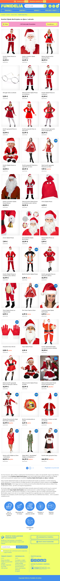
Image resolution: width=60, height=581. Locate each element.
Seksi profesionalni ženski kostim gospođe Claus (49, 383)
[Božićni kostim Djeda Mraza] (30, 259)
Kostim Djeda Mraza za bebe (9, 165)
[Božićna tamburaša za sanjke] (30, 404)
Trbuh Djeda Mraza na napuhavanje (9, 311)
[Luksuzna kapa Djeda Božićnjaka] (49, 295)
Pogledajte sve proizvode (52, 468)
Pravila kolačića (19, 566)
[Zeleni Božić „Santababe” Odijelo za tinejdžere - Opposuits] (30, 440)
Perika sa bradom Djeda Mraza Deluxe (9, 202)
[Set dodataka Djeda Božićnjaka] (30, 223)
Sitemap (17, 569)
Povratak (3, 566)
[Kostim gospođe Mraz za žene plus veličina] (49, 259)
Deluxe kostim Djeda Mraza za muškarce (30, 93)
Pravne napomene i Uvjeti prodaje (20, 562)
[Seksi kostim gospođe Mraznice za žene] (49, 150)
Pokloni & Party (51, 10)
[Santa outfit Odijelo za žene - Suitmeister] (10, 440)
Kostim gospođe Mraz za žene (10, 129)
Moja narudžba (5, 560)
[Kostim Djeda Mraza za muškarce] (49, 77)
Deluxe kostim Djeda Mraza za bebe (30, 383)
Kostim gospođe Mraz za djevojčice (29, 129)
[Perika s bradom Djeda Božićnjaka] (30, 41)
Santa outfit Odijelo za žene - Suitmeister (10, 456)
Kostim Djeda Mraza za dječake (9, 57)
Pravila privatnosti (20, 565)
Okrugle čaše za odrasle (9, 92)
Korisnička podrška (45, 537)
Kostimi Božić (14, 14)
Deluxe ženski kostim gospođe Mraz (47, 57)
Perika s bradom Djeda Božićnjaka (28, 57)
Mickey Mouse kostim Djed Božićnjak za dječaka (10, 419)
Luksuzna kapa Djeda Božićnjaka (48, 311)
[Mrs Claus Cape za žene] (30, 295)
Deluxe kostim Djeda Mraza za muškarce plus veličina (30, 202)
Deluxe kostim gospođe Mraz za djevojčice (48, 129)
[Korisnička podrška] (53, 6)
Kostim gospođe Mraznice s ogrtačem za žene (30, 165)
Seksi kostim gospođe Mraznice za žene (48, 165)
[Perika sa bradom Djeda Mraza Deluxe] (10, 186)
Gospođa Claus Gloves (9, 346)
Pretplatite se (22, 547)
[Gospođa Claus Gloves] (10, 331)
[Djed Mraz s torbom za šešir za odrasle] (49, 404)
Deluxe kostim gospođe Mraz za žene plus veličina (10, 383)
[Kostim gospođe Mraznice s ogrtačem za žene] (30, 150)
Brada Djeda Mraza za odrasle (48, 238)
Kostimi (22, 10)
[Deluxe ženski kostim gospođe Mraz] (49, 41)
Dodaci (36, 10)
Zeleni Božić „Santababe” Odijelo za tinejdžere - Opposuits (29, 456)
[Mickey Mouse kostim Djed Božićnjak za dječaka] (10, 404)
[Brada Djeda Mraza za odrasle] (49, 223)
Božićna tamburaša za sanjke (28, 419)
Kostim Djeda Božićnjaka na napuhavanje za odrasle (49, 347)
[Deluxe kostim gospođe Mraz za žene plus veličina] (10, 368)
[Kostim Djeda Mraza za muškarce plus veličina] (10, 259)
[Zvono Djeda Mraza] (10, 223)
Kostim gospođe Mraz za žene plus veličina (48, 274)
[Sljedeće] (33, 468)
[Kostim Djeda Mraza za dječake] (10, 41)
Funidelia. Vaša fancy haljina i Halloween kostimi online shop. (12, 5)
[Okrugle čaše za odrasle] (10, 77)
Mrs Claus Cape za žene (28, 310)
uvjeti (5, 552)
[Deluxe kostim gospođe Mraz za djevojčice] (49, 114)
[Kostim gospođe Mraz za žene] (10, 114)
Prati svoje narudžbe (46, 541)
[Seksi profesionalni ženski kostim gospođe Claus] (49, 368)
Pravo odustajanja (20, 568)
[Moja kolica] (57, 6)
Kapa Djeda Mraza (27, 346)
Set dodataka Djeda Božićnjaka (27, 238)
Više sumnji (4, 568)
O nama (17, 571)
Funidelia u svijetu (20, 560)
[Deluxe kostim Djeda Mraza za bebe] (30, 368)
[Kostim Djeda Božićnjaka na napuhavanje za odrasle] (49, 331)
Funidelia (3, 14)
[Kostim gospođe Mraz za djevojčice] (30, 114)
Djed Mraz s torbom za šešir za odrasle (49, 419)
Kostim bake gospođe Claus (49, 455)
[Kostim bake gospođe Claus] (49, 440)
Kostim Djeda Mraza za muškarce (48, 93)
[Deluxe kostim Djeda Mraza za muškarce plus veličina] (30, 186)
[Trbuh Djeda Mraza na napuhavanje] (10, 295)
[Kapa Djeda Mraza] (30, 331)
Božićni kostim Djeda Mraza (30, 274)
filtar (6, 24)
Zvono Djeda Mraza (8, 237)
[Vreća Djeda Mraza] (49, 186)
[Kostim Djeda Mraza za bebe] (10, 150)
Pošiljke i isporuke (6, 565)
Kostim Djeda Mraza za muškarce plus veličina (9, 274)
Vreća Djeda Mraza (47, 201)
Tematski (8, 10)
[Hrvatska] (32, 560)
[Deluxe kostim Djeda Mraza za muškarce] (30, 77)
